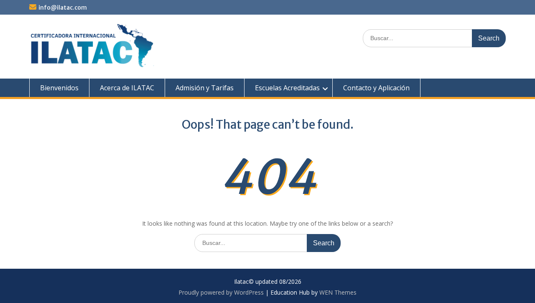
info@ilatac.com (62, 7)
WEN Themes (338, 292)
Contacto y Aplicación (376, 87)
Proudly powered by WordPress (221, 292)
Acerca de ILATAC (127, 87)
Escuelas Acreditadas (287, 87)
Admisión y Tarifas (205, 87)
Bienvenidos (59, 87)
